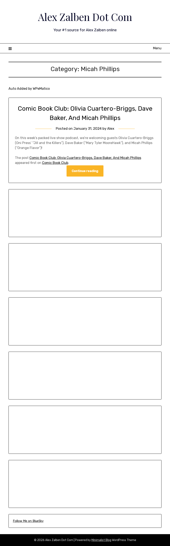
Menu (157, 48)
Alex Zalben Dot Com (85, 16)
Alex (110, 128)
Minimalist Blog (101, 540)
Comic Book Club (55, 163)
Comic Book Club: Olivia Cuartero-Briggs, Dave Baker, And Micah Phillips (85, 158)
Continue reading (85, 171)
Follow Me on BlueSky (28, 521)
